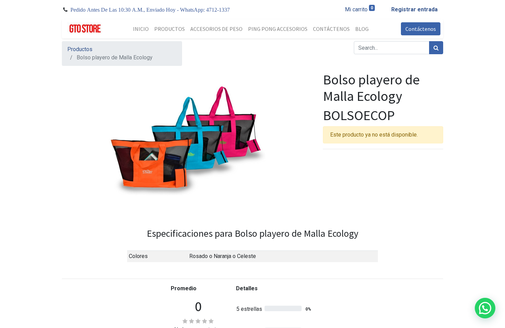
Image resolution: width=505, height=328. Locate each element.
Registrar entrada (414, 9)
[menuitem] (141, 29)
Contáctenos (420, 28)
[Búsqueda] (436, 47)
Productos (79, 49)
